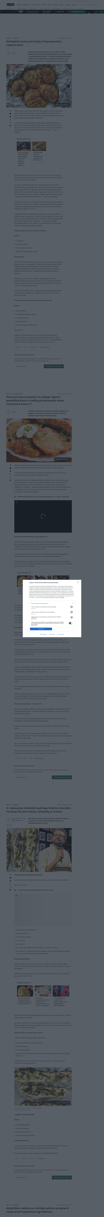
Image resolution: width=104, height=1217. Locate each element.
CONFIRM (41, 629)
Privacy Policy (60, 634)
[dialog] (52, 608)
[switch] (71, 607)
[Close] (78, 582)
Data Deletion (43, 634)
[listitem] (52, 603)
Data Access (52, 634)
